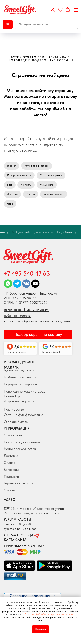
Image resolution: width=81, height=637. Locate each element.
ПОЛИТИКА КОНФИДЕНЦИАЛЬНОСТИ (26, 309)
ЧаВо (10, 203)
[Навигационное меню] (76, 9)
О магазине (13, 435)
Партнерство (14, 409)
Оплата (30, 194)
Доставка (12, 194)
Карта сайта (15, 540)
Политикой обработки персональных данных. (50, 614)
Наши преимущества (20, 449)
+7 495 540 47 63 (27, 273)
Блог (9, 184)
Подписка (11, 476)
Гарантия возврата (53, 194)
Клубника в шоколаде (37, 165)
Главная (11, 165)
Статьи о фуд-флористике (23, 415)
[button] (52, 9)
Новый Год (12, 396)
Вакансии (11, 469)
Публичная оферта (17, 315)
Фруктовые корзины (51, 175)
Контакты (26, 184)
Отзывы (9, 490)
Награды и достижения (22, 442)
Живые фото (46, 184)
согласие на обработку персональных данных (37, 321)
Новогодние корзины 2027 (25, 391)
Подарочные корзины (19, 175)
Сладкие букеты (16, 422)
